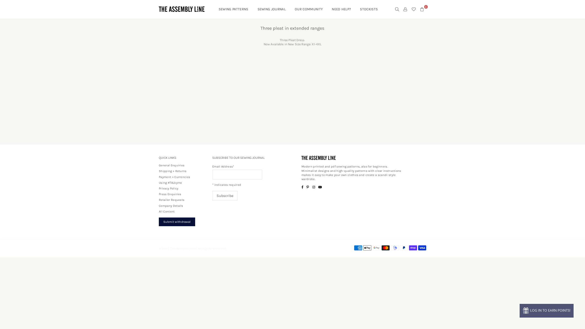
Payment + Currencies (174, 177)
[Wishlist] (414, 9)
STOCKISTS (369, 9)
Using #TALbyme (170, 182)
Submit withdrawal (177, 221)
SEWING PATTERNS (233, 9)
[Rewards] (547, 311)
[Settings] (405, 9)
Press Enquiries (170, 194)
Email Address (223, 166)
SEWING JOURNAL (272, 9)
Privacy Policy (168, 188)
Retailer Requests (171, 200)
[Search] (397, 9)
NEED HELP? (341, 9)
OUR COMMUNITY (309, 9)
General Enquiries (171, 165)
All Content (167, 211)
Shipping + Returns (173, 171)
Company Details (171, 205)
